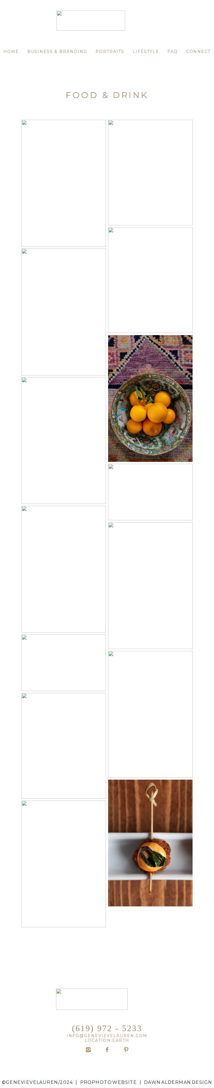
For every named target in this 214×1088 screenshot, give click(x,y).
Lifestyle (146, 51)
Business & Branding (57, 51)
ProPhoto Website (108, 1082)
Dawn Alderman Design (178, 1082)
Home (11, 51)
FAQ (172, 51)
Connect (198, 51)
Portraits (110, 51)
